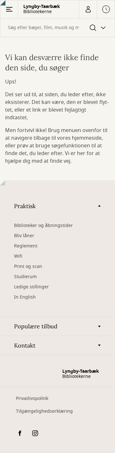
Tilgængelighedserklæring (44, 411)
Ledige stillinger (31, 287)
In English (25, 297)
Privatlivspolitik (32, 398)
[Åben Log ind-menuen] (88, 9)
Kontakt (24, 345)
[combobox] (57, 28)
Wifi (18, 256)
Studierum (25, 276)
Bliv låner (24, 235)
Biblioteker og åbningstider (43, 225)
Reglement (25, 246)
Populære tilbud (35, 326)
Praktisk (25, 206)
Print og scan (28, 266)
